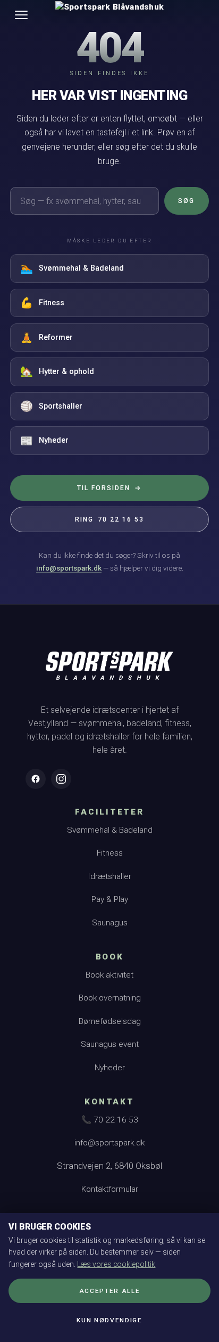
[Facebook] (36, 779)
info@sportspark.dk (69, 568)
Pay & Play (109, 899)
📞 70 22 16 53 (109, 1120)
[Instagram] (61, 779)
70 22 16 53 (109, 519)
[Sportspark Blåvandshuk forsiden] (109, 671)
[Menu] (21, 15)
